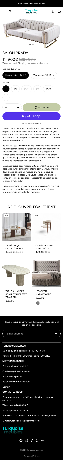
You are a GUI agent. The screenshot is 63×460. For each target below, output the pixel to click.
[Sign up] (56, 333)
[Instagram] (26, 440)
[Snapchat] (37, 440)
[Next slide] (59, 3)
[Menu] (3, 11)
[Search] (10, 11)
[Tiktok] (32, 440)
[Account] (52, 11)
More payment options (31, 123)
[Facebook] (21, 440)
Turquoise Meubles (35, 450)
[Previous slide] (3, 3)
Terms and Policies (31, 456)
